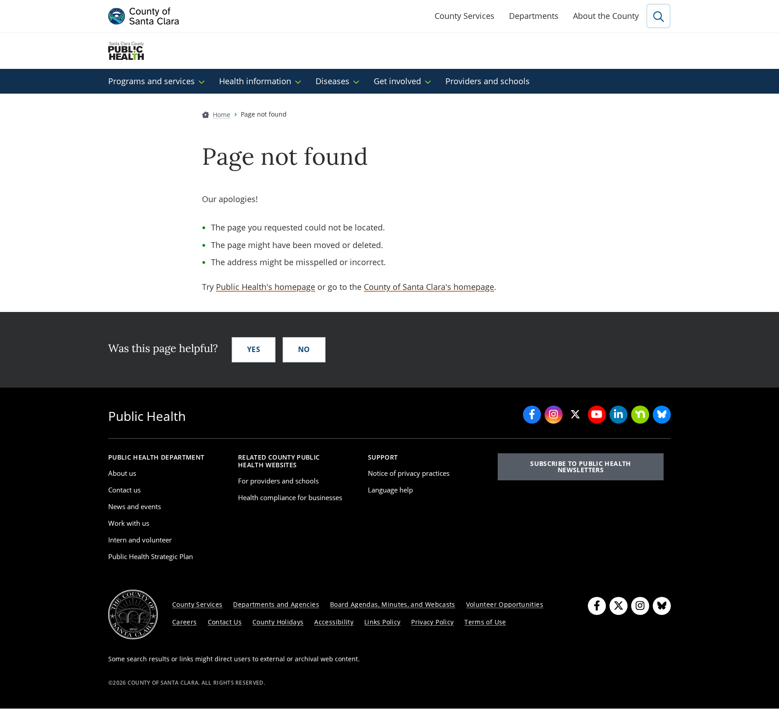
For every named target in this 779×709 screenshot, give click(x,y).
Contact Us (225, 622)
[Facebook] (597, 606)
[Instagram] (640, 606)
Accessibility (333, 622)
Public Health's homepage (265, 286)
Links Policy (382, 622)
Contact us (124, 489)
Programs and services (151, 81)
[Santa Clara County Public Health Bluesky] (662, 415)
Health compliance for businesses (290, 497)
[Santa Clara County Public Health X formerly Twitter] (575, 415)
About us (122, 473)
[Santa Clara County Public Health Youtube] (597, 415)
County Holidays (277, 622)
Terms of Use (485, 622)
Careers (184, 622)
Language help (390, 489)
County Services (465, 15)
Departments (534, 15)
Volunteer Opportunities (504, 604)
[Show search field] (658, 16)
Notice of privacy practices (408, 473)
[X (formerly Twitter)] (618, 606)
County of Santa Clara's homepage (429, 286)
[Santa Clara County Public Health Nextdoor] (640, 415)
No (304, 349)
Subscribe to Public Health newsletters (580, 466)
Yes (253, 349)
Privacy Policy (432, 622)
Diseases (332, 81)
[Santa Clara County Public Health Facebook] (532, 415)
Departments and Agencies (276, 604)
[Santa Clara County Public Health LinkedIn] (618, 415)
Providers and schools (487, 81)
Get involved (397, 81)
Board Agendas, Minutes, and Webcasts (392, 604)
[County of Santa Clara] (143, 16)
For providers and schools (278, 480)
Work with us (128, 523)
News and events (134, 506)
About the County (606, 15)
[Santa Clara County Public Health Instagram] (554, 415)
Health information (255, 81)
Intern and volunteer (140, 539)
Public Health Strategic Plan (150, 556)
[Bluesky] (662, 606)
